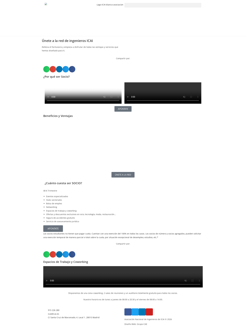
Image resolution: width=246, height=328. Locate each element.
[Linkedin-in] (142, 311)
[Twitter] (135, 311)
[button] (162, 5)
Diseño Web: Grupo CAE (135, 324)
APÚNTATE (53, 228)
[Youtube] (149, 311)
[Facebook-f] (128, 311)
